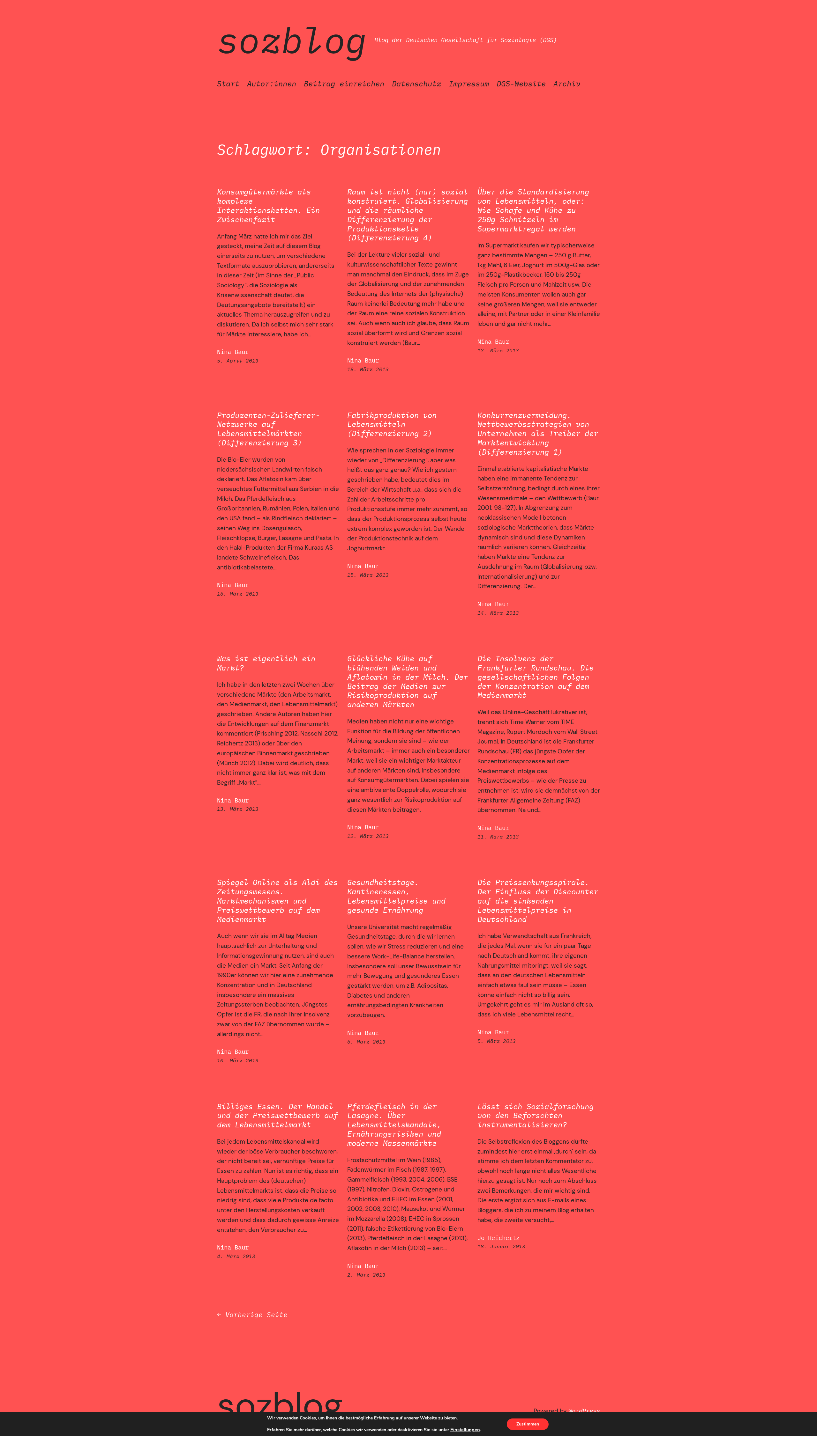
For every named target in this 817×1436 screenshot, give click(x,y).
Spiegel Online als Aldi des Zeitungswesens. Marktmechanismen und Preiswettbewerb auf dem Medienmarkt (277, 901)
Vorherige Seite (252, 1314)
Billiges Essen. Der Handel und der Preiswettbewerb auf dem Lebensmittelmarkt (277, 1115)
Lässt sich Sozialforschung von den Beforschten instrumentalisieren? (535, 1115)
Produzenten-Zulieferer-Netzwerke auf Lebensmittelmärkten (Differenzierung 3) (268, 429)
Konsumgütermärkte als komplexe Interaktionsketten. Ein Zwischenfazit (268, 205)
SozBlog (292, 40)
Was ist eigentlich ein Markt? (266, 663)
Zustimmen (527, 1424)
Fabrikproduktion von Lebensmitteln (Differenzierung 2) (392, 424)
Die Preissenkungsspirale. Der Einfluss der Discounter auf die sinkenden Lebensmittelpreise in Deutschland (537, 901)
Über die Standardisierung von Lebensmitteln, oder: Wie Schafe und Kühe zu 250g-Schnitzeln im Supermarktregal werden (533, 210)
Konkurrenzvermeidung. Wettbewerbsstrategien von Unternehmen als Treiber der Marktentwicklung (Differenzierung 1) (537, 434)
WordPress (584, 1411)
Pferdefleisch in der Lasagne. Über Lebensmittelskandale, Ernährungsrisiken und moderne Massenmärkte (394, 1125)
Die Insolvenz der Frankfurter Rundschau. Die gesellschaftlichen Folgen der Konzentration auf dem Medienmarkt (535, 677)
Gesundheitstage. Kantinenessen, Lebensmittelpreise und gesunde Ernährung (396, 896)
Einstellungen (465, 1429)
